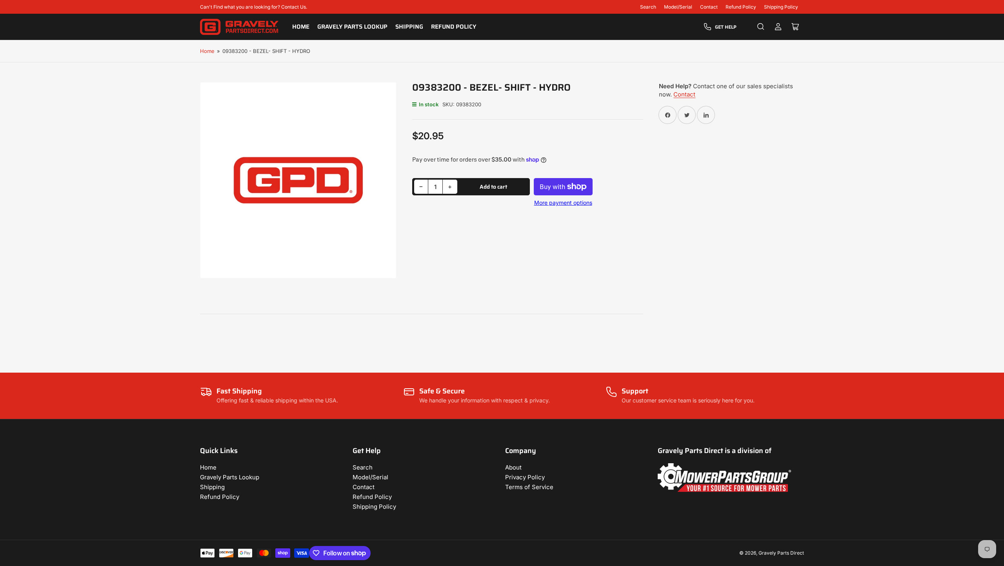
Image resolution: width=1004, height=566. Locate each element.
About (513, 467)
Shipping (409, 26)
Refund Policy (741, 7)
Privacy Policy (525, 477)
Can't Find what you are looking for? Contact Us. (253, 7)
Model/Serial (678, 7)
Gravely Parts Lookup (352, 26)
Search (648, 7)
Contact (709, 7)
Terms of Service (529, 487)
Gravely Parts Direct (781, 553)
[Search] (760, 26)
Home (300, 26)
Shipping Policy (781, 7)
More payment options (563, 202)
